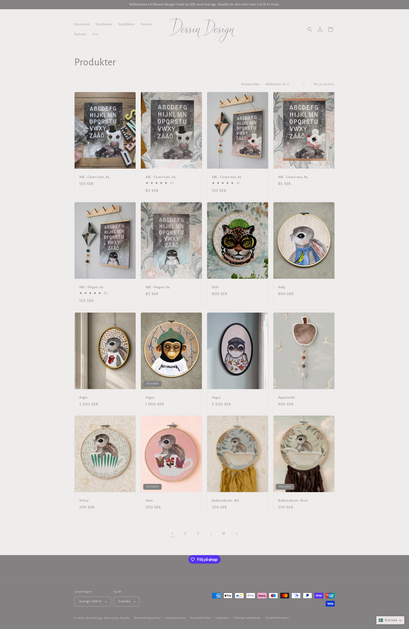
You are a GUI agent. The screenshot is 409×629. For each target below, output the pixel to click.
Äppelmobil (286, 397)
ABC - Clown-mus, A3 (226, 177)
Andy (281, 287)
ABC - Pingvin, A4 (158, 287)
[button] (309, 29)
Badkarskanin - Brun (293, 500)
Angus (150, 397)
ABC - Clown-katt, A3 (94, 177)
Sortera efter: (251, 84)
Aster (149, 500)
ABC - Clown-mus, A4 (293, 177)
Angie (83, 397)
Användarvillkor (201, 617)
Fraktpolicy (222, 617)
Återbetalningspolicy (147, 617)
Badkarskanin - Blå (225, 500)
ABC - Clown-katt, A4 (161, 177)
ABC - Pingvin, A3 (91, 287)
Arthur (84, 500)
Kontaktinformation (277, 617)
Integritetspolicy (175, 617)
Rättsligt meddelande (247, 617)
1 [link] (172, 534)
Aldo (215, 287)
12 (223, 533)
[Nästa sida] (236, 534)
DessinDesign (94, 618)
